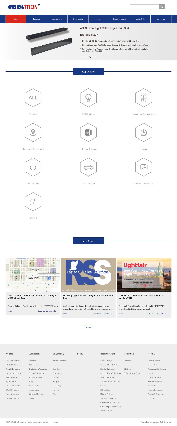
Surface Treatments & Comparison (107, 377)
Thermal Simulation (59, 361)
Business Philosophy (155, 365)
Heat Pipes (56, 365)
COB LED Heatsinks (12, 390)
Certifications (152, 398)
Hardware (56, 390)
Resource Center (119, 19)
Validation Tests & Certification (110, 381)
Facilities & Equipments (155, 394)
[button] (81, 57)
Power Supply (34, 386)
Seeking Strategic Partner (132, 373)
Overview (32, 361)
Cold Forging (57, 373)
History (150, 373)
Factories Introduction (155, 390)
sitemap (55, 422)
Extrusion (56, 377)
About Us (161, 19)
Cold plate (56, 369)
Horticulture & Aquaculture (38, 369)
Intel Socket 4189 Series (13, 398)
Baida (161, 422)
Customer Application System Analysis (110, 402)
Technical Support (106, 411)
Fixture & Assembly (12, 394)
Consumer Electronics (36, 394)
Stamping (56, 381)
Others (55, 394)
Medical (31, 398)
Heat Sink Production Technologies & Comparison (109, 369)
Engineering (78, 19)
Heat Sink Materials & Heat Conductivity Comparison (109, 365)
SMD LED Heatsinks (13, 386)
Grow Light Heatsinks (13, 361)
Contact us (127, 361)
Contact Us (140, 19)
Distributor (127, 369)
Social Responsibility (155, 381)
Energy (31, 381)
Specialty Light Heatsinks (14, 373)
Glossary (103, 386)
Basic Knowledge (106, 361)
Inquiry (99, 19)
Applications (57, 19)
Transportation (34, 390)
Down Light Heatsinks (13, 369)
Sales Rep (127, 365)
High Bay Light (11, 381)
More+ (88, 327)
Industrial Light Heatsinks (14, 365)
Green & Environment (155, 377)
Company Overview (154, 361)
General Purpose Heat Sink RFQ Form (111, 407)
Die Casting (57, 386)
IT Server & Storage (35, 377)
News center (152, 386)
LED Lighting (33, 365)
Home (16, 19)
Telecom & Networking (37, 373)
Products (36, 19)
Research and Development (157, 369)
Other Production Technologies (110, 373)
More (32, 311)
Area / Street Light (12, 377)
